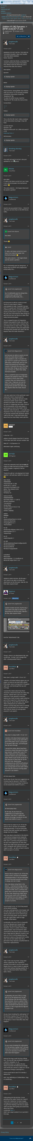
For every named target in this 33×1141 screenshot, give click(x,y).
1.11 (26, 18)
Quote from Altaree (13, 231)
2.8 (22, 17)
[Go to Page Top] (30, 1138)
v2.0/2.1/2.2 (4, 17)
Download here (8, 133)
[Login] (26, 2)
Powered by (16, 1138)
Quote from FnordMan (14, 731)
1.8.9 (14, 18)
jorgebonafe (8, 31)
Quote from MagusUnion (14, 351)
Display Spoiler (10, 76)
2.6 (16, 17)
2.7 (19, 17)
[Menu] (30, 2)
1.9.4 (18, 18)
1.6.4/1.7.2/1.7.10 (7, 18)
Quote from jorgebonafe (14, 289)
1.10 (22, 18)
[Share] (28, 36)
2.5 (13, 17)
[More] (28, 49)
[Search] (22, 2)
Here (11, 1110)
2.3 (10, 17)
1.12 (29, 18)
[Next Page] (20, 1122)
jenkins (23, 15)
